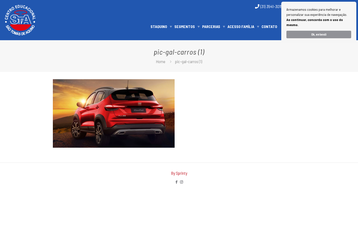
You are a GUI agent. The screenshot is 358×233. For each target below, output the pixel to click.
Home (160, 61)
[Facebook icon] (176, 182)
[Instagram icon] (181, 182)
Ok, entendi (318, 34)
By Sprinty (179, 173)
